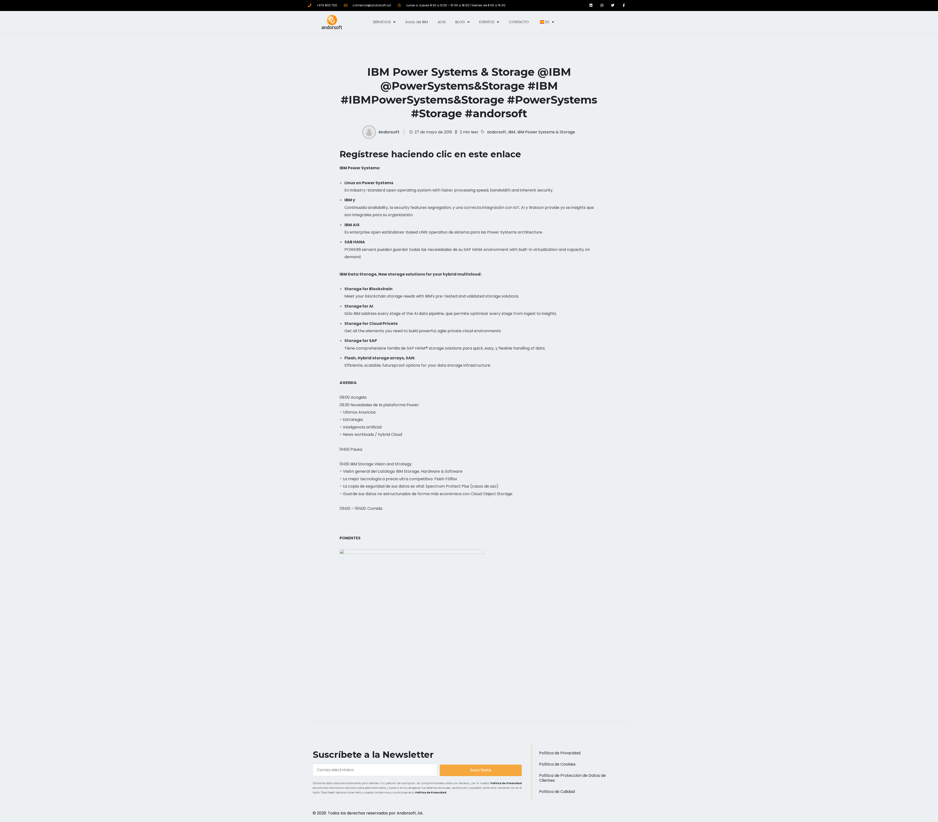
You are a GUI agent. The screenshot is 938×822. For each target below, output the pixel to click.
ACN (442, 21)
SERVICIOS (382, 21)
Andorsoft (389, 132)
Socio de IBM (416, 21)
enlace (505, 154)
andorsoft (496, 132)
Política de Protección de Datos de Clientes (572, 778)
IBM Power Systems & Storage (546, 132)
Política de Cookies (557, 764)
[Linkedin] (590, 5)
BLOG (460, 21)
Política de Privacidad (506, 783)
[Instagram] (601, 5)
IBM (511, 132)
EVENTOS (486, 21)
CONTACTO (519, 21)
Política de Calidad (557, 791)
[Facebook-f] (623, 5)
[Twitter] (612, 5)
